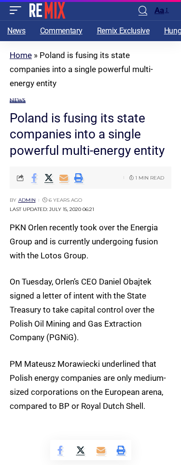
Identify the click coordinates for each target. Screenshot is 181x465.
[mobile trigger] (18, 10)
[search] (143, 10)
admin (27, 200)
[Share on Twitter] (49, 177)
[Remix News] (46, 10)
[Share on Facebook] (34, 177)
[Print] (78, 177)
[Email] (63, 177)
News (18, 100)
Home (21, 55)
